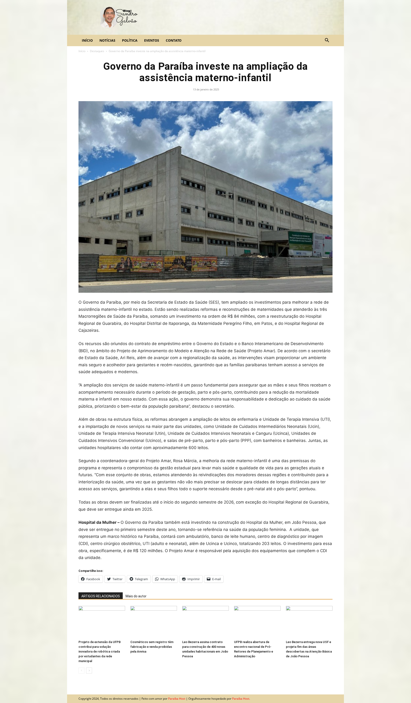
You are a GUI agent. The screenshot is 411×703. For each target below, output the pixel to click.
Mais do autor (136, 596)
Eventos (151, 40)
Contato (173, 40)
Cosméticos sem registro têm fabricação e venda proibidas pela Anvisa (151, 646)
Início (87, 40)
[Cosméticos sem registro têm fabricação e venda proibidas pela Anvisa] (153, 622)
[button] (327, 40)
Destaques (97, 51)
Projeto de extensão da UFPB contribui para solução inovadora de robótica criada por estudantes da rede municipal (99, 651)
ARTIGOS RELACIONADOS (100, 596)
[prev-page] (81, 670)
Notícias (107, 40)
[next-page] (89, 670)
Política (129, 40)
